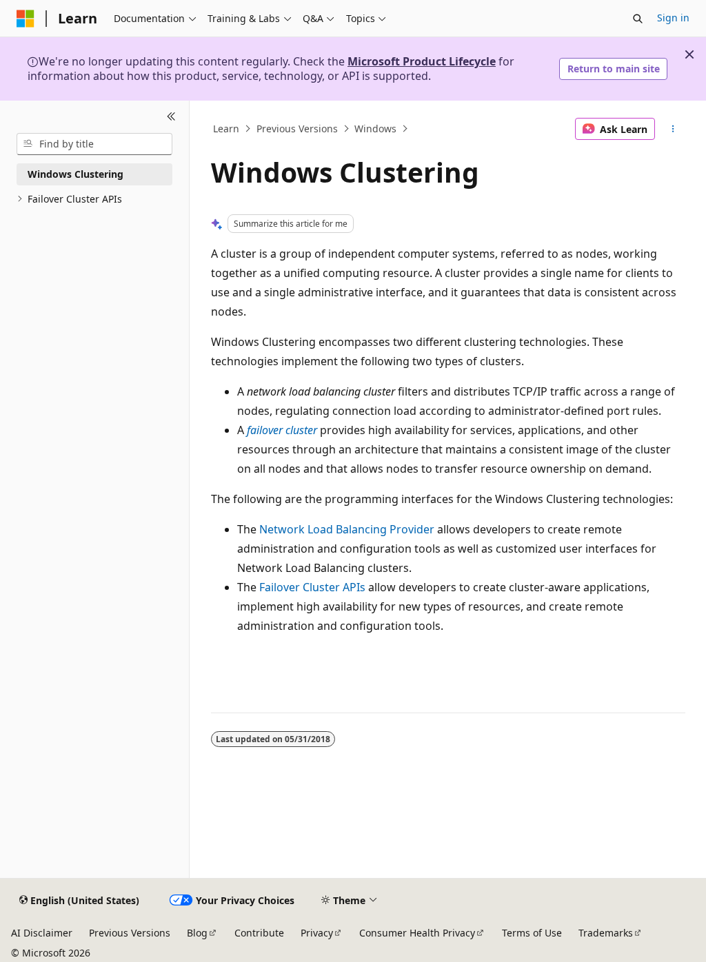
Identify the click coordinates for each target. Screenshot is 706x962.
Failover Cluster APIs (312, 587)
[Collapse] (171, 117)
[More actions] (672, 129)
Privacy (317, 932)
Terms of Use (532, 932)
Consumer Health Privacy (417, 932)
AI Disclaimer (41, 932)
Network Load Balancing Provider (346, 529)
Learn (226, 128)
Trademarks (605, 932)
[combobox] (94, 144)
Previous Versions (297, 128)
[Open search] (638, 18)
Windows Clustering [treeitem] (75, 174)
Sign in (673, 17)
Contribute (259, 932)
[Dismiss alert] (689, 54)
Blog (197, 932)
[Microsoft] (25, 19)
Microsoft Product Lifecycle (421, 61)
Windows (375, 128)
